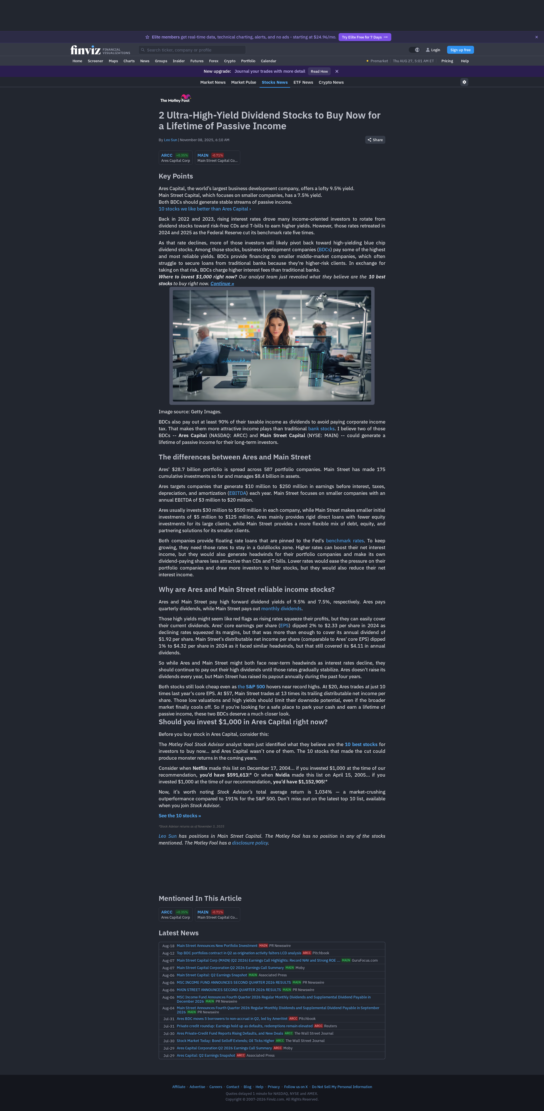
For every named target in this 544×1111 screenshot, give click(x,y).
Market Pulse (243, 82)
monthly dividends (281, 608)
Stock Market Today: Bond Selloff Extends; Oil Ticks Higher (225, 1040)
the (251, 687)
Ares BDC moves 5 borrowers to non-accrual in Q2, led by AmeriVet (232, 1018)
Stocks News (275, 82)
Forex (213, 61)
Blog (247, 1086)
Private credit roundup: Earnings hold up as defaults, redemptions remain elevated (245, 1026)
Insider (179, 61)
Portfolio (248, 61)
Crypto (229, 61)
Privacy (274, 1086)
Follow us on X (296, 1086)
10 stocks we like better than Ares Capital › (205, 209)
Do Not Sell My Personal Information (342, 1086)
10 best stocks (361, 744)
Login (435, 50)
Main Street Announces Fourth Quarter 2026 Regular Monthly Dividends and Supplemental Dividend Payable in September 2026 (278, 1009)
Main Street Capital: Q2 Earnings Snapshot (212, 975)
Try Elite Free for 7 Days (362, 37)
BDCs (324, 249)
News (144, 61)
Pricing (447, 61)
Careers (215, 1086)
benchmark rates (345, 541)
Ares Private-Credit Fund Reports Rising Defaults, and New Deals (230, 1033)
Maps (113, 61)
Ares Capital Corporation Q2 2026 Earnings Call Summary (224, 1048)
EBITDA (237, 493)
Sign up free (460, 50)
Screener (95, 61)
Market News (213, 82)
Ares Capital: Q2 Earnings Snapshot (206, 1055)
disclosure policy (250, 843)
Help (465, 61)
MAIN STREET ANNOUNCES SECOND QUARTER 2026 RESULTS (229, 989)
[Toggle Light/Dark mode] (414, 50)
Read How (319, 71)
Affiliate (178, 1086)
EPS (284, 625)
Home (77, 61)
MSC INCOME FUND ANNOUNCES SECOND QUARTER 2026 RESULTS (234, 982)
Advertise (197, 1086)
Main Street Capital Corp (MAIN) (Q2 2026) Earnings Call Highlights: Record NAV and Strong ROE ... (258, 960)
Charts (129, 61)
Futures (196, 61)
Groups (161, 61)
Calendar (268, 61)
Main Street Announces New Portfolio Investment (217, 945)
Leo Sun (170, 139)
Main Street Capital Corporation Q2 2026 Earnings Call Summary (230, 967)
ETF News (303, 82)
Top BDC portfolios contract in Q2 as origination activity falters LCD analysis (239, 953)
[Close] (536, 37)
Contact (232, 1086)
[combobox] (192, 49)
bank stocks (321, 429)
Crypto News (331, 82)
